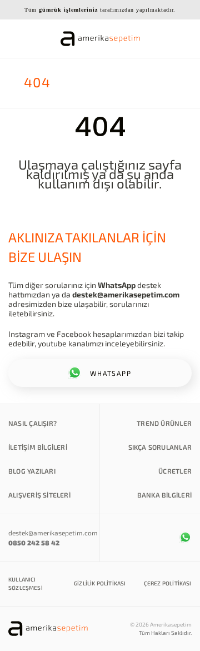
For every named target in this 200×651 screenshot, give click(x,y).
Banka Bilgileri (164, 495)
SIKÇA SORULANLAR (160, 447)
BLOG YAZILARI (32, 471)
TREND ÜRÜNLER (164, 423)
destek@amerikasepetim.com (125, 294)
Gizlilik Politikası (100, 583)
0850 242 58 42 (33, 542)
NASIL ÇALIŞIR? (32, 423)
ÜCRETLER (175, 471)
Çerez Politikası (168, 583)
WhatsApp (117, 285)
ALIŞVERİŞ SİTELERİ (39, 495)
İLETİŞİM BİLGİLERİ (37, 447)
